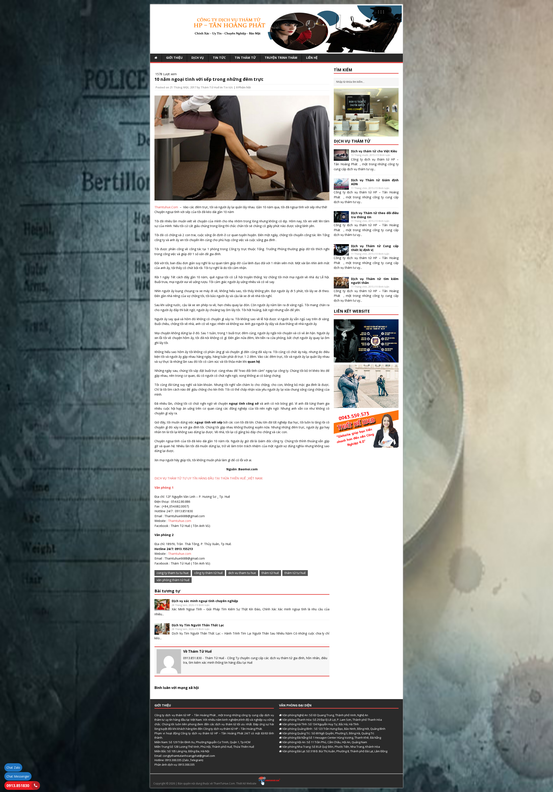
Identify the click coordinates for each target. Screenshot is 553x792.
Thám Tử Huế (210, 87)
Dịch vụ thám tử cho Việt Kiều (374, 151)
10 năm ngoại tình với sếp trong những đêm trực (208, 79)
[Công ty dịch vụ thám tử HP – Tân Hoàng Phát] (276, 50)
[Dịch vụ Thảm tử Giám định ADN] (341, 187)
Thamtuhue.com (179, 521)
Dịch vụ (197, 58)
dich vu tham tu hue (242, 573)
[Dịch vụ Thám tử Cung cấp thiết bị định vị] (341, 253)
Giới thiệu (174, 58)
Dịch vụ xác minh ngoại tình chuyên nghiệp (205, 601)
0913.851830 (17, 785)
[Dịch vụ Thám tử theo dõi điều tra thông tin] (341, 220)
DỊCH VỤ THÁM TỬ (352, 141)
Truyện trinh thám (281, 58)
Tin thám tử (245, 58)
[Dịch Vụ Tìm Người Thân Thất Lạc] (162, 632)
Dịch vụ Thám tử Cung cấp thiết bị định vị (375, 248)
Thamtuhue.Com (166, 207)
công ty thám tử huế (208, 573)
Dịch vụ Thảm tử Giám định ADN (375, 182)
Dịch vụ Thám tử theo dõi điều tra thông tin (375, 215)
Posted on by (178, 87)
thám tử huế (270, 573)
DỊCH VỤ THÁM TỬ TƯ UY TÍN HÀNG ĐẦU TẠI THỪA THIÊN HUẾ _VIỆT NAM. (208, 478)
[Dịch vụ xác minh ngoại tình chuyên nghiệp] (162, 608)
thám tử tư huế (295, 573)
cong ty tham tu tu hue (173, 573)
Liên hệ (312, 58)
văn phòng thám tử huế (173, 580)
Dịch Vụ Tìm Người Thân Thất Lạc (198, 625)
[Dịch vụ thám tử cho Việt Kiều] (341, 158)
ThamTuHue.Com (224, 783)
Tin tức (219, 58)
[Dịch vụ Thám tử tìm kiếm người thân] (341, 286)
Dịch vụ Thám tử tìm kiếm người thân (375, 281)
